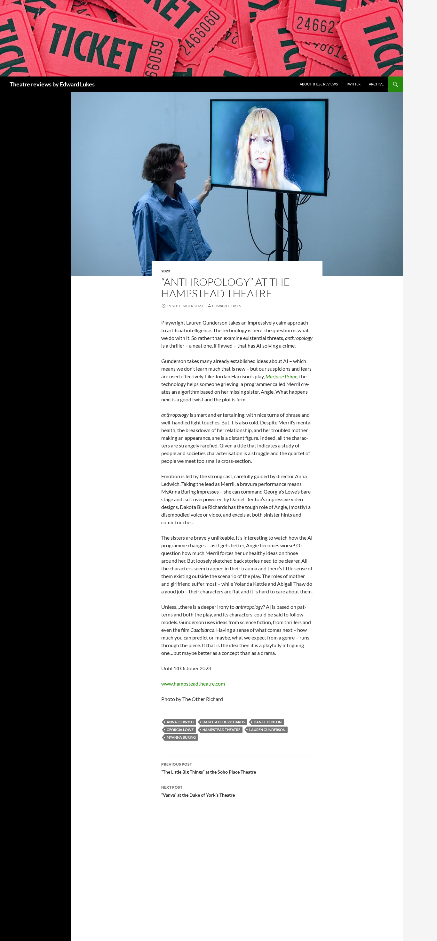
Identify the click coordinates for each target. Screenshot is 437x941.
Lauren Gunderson (267, 730)
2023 (165, 271)
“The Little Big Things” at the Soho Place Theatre (208, 768)
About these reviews (319, 84)
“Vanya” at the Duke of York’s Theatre (198, 791)
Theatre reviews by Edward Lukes (52, 84)
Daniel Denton (268, 722)
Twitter (353, 84)
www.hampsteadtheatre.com (193, 683)
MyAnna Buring (181, 737)
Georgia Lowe (180, 730)
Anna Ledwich (180, 722)
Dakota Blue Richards (224, 722)
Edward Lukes (226, 305)
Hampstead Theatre (221, 730)
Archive (376, 84)
